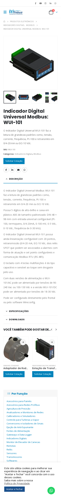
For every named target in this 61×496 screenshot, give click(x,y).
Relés (9, 449)
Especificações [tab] (19, 311)
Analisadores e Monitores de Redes (25, 412)
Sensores (6, 366)
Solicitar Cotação (14, 160)
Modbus (37, 154)
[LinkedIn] (50, 3)
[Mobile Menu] (5, 12)
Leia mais (23, 342)
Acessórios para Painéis (19, 401)
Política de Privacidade (17, 483)
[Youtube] (40, 3)
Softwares (12, 460)
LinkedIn (12, 170)
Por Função (20, 394)
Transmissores (14, 456)
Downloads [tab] (17, 319)
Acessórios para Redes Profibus (23, 404)
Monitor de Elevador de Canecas (23, 442)
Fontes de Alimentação (18, 430)
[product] (16, 349)
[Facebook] (35, 3)
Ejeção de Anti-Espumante (20, 427)
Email (18, 170)
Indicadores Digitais (24, 154)
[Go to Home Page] (4, 21)
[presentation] (7, 62)
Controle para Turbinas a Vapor (23, 419)
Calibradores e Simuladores (21, 416)
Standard (15, 366)
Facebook (6, 170)
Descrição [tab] (16, 178)
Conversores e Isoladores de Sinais (25, 423)
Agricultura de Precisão (18, 408)
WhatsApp (55, 3)
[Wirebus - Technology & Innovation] (16, 12)
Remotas (11, 445)
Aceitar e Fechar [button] (14, 489)
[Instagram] (45, 3)
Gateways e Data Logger (19, 434)
